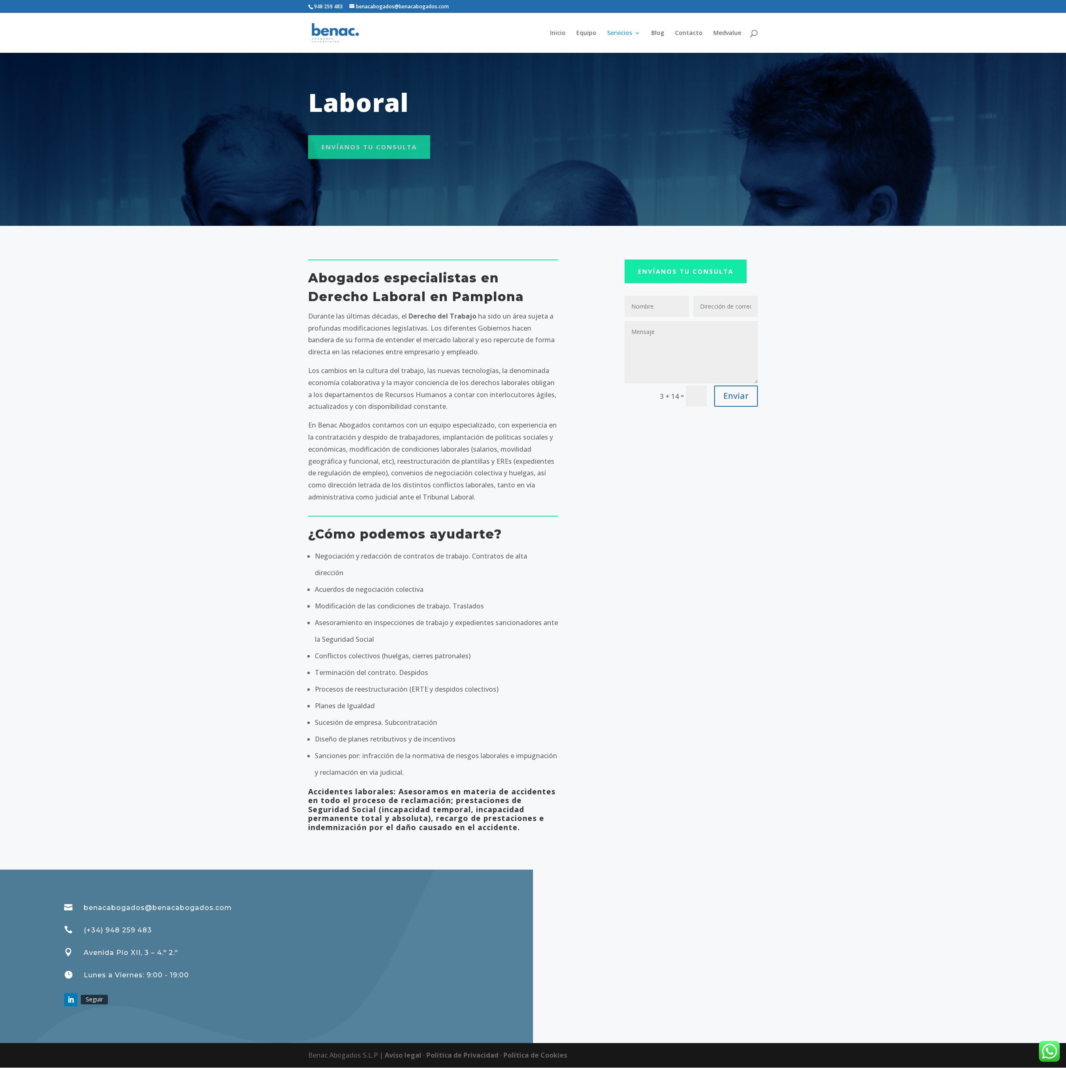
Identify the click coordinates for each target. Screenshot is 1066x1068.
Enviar (736, 395)
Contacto (688, 33)
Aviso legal (404, 1055)
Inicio (557, 33)
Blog (657, 33)
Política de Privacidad (463, 1055)
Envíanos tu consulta (369, 147)
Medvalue (727, 33)
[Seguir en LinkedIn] (70, 999)
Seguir (94, 999)
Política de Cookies (535, 1055)
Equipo (586, 33)
